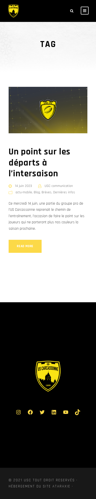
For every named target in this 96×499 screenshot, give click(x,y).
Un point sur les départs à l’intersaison (39, 163)
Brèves (46, 192)
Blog (37, 192)
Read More (25, 246)
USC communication (59, 186)
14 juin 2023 (23, 186)
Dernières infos (64, 192)
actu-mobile (24, 192)
